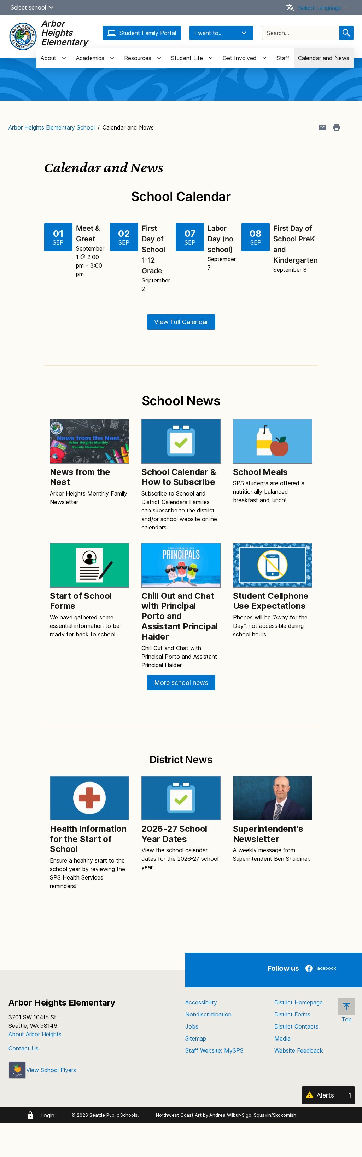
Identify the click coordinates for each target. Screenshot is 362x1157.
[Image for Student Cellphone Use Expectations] (272, 565)
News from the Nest (80, 477)
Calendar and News (323, 58)
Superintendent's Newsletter (268, 834)
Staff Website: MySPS (214, 1050)
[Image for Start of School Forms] (89, 565)
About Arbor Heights (35, 1034)
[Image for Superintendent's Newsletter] (272, 798)
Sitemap (195, 1038)
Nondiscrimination (208, 1014)
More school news (181, 682)
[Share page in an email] (322, 127)
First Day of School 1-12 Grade (153, 249)
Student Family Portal (147, 32)
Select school (28, 7)
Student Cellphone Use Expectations (271, 601)
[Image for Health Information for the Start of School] (89, 798)
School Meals (260, 472)
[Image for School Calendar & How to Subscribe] (181, 441)
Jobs (191, 1026)
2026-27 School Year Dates (174, 834)
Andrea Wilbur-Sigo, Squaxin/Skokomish (252, 1115)
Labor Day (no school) (221, 239)
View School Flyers (51, 1069)
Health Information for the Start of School (88, 839)
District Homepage (298, 1002)
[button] (51, 7)
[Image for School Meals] (272, 441)
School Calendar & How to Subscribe (178, 477)
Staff (283, 58)
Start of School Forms (81, 601)
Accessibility (201, 1002)
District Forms (292, 1014)
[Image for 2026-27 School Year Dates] (181, 798)
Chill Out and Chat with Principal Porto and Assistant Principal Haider (179, 616)
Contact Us (23, 1048)
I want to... (208, 32)
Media (282, 1038)
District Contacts (296, 1026)
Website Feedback (298, 1050)
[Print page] (336, 127)
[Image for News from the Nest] (89, 441)
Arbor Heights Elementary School (51, 127)
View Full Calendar (181, 322)
